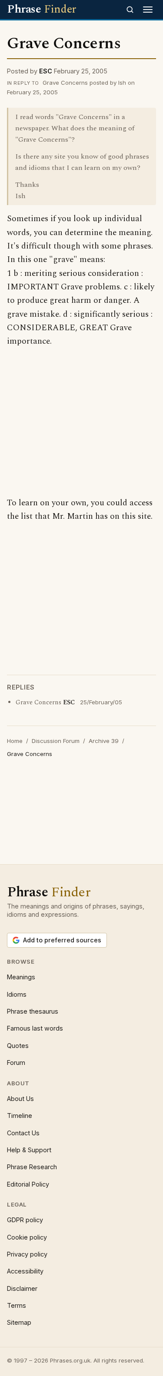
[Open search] (130, 9)
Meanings (21, 977)
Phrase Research (32, 1166)
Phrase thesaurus (32, 1011)
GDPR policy (25, 1219)
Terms (16, 1305)
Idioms (17, 994)
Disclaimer (22, 1288)
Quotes (18, 1045)
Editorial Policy (28, 1184)
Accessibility (25, 1271)
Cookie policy (27, 1237)
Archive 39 (104, 740)
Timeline (19, 1115)
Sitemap (19, 1322)
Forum (16, 1062)
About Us (20, 1098)
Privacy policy (27, 1254)
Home (15, 740)
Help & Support (29, 1150)
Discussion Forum (56, 740)
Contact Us (23, 1133)
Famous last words (35, 1028)
